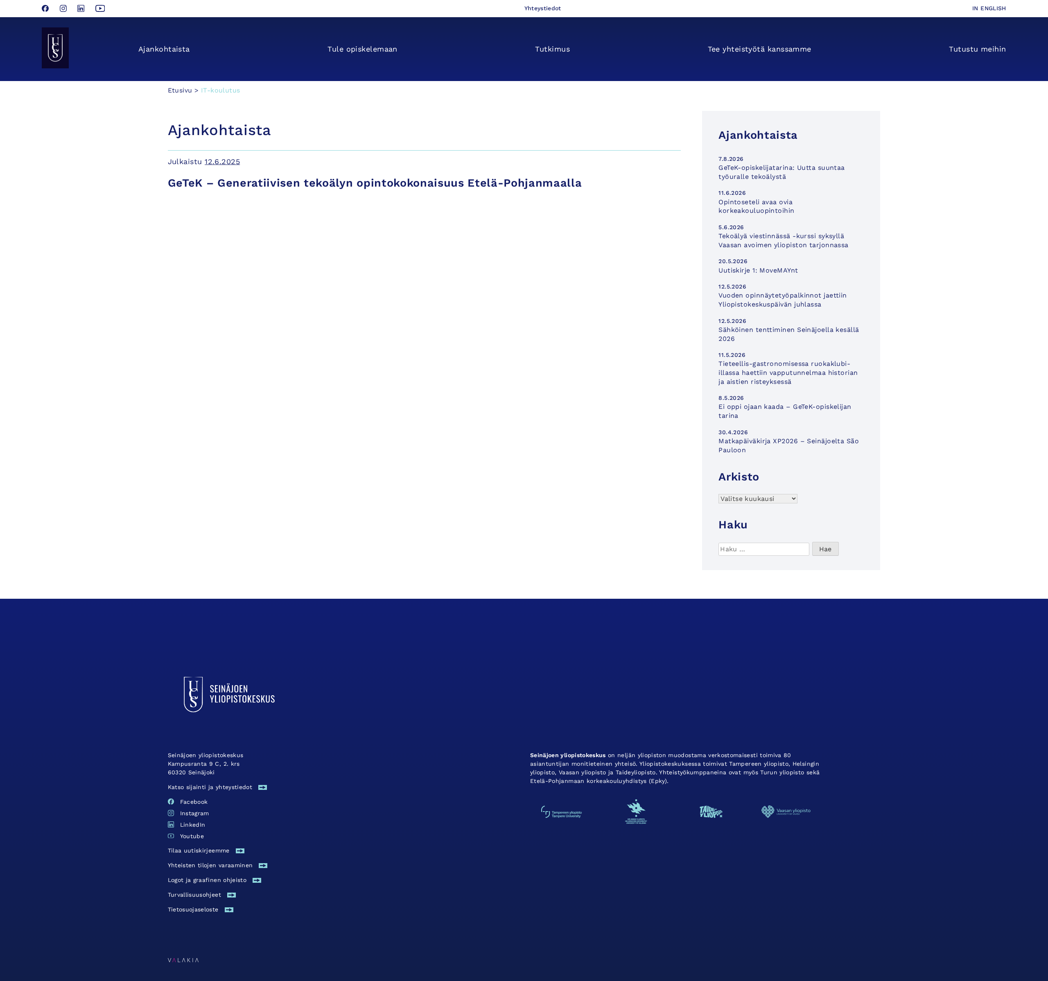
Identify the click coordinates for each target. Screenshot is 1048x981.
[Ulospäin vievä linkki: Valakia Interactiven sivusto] (183, 959)
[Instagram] (64, 9)
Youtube (192, 836)
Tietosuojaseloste (193, 909)
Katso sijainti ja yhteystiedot (210, 787)
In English (989, 8)
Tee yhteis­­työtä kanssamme (759, 49)
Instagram (194, 813)
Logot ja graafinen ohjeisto (207, 880)
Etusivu (180, 90)
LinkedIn (193, 824)
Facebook (194, 801)
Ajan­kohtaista (164, 49)
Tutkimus (552, 49)
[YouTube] (100, 9)
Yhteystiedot (542, 8)
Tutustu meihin (977, 49)
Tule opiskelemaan (363, 49)
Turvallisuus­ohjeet (194, 894)
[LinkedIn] (82, 9)
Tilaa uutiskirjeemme (199, 850)
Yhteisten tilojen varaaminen (210, 865)
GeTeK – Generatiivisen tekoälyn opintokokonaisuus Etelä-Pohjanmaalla (375, 182)
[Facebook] (46, 9)
